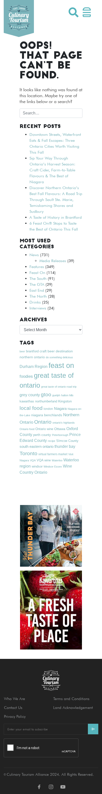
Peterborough (60, 434)
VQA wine (44, 460)
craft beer (47, 351)
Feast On (37, 272)
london (48, 408)
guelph (56, 395)
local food (31, 408)
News (34, 255)
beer (22, 351)
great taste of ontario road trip (58, 386)
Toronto (28, 453)
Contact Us (13, 707)
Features (36, 266)
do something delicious (59, 357)
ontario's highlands (63, 422)
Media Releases (52, 260)
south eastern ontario (36, 446)
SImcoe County (67, 441)
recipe (51, 440)
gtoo (46, 394)
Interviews (37, 308)
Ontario (42, 422)
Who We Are (14, 698)
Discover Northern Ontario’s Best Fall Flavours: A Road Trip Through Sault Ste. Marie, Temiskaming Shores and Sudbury (55, 199)
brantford (32, 351)
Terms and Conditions (71, 698)
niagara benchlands (46, 415)
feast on (61, 365)
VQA (33, 460)
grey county (30, 395)
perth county (42, 435)
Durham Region (34, 366)
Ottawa (59, 429)
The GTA (36, 284)
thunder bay (64, 446)
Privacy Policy (15, 716)
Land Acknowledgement (73, 707)
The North (38, 296)
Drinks (35, 302)
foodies (26, 376)
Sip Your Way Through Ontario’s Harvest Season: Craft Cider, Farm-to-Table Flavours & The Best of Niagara (52, 170)
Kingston (65, 401)
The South (38, 278)
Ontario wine (44, 429)
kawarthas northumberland (38, 401)
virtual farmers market (52, 454)
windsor (37, 466)
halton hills (67, 395)
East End (36, 290)
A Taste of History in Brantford (55, 217)
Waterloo (57, 460)
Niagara (60, 408)
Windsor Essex (53, 466)
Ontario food (27, 429)
